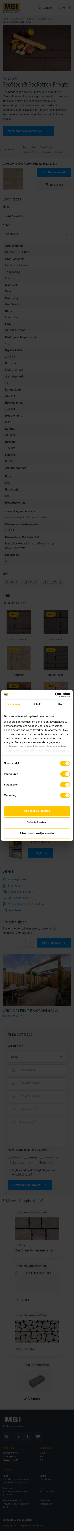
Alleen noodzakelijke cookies (37, 833)
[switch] (65, 774)
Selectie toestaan (37, 822)
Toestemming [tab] (13, 704)
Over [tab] (61, 704)
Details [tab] (37, 704)
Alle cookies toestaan (37, 810)
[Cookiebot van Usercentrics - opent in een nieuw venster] (55, 694)
